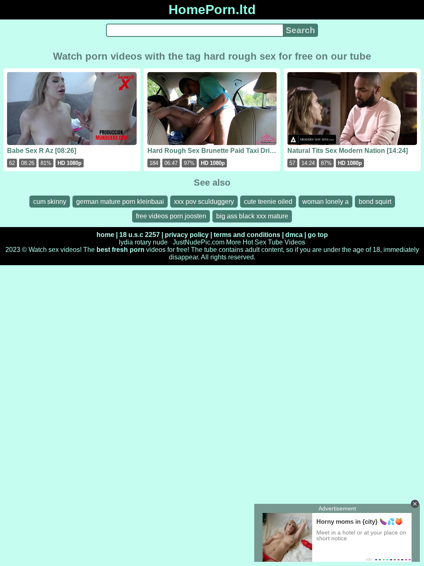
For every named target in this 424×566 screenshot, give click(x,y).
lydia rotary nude (143, 242)
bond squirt (375, 201)
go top (318, 234)
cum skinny (49, 201)
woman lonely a (325, 201)
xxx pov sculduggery (204, 201)
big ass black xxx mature (252, 216)
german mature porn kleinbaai (120, 201)
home (105, 234)
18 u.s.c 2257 (139, 234)
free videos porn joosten (171, 216)
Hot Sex (254, 242)
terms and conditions (247, 234)
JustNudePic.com (198, 242)
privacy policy (187, 234)
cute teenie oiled (268, 201)
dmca (294, 234)
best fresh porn (120, 249)
